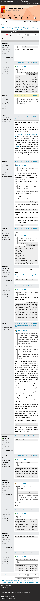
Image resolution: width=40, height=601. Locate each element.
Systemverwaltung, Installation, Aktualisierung (18, 27)
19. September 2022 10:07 (22, 510)
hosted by (4, 1)
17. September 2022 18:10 (22, 95)
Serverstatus (27, 592)
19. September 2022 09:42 (22, 480)
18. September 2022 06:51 (22, 161)
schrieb (24, 66)
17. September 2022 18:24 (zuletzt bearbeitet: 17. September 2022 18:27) (25, 116)
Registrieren (36, 3)
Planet (28, 16)
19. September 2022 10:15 (22, 553)
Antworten (6, 39)
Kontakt (7, 592)
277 (8, 71)
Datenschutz (13, 592)
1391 (8, 53)
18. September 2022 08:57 (22, 455)
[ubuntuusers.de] (12, 10)
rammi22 (4, 63)
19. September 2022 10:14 (22, 533)
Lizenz (2, 592)
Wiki (15, 16)
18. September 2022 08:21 (22, 266)
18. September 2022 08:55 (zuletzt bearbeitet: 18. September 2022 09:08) (25, 325)
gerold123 (5, 43)
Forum (10, 16)
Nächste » (34, 35)
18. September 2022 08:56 (22, 436)
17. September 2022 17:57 (22, 43)
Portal (4, 16)
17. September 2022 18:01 (22, 62)
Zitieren (35, 43)
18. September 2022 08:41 (22, 286)
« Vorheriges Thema (21, 578)
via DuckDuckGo (34, 22)
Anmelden (28, 3)
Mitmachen (35, 16)
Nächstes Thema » (33, 578)
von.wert (4, 115)
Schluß (17, 146)
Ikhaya (21, 16)
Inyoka (9, 585)
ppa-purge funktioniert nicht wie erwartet (28, 29)
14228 (8, 121)
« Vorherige (21, 35)
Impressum (20, 592)
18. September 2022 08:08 (22, 228)
